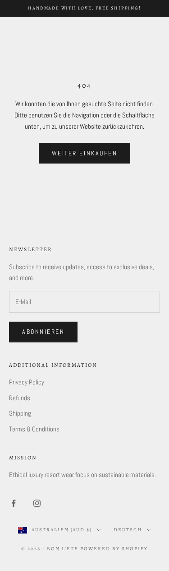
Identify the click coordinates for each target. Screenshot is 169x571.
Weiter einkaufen (84, 153)
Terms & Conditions (34, 429)
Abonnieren (43, 332)
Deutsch (128, 529)
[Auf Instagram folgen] (36, 503)
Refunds (19, 397)
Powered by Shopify (114, 548)
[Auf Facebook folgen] (13, 503)
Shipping (20, 413)
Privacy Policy (26, 382)
